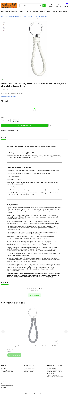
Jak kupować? (5, 384)
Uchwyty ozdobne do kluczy (30, 16)
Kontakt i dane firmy (7, 385)
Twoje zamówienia (29, 368)
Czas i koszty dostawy (53, 375)
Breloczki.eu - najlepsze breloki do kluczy (11, 16)
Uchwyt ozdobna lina (44, 16)
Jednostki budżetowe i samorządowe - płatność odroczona (54, 371)
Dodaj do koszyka (24, 125)
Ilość (2, 117)
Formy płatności (52, 368)
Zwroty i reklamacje (7, 371)
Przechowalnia (28, 371)
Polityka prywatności (7, 370)
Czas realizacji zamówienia (55, 377)
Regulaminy (4, 368)
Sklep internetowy (32, 393)
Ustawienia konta (29, 370)
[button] (44, 5)
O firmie (3, 387)
